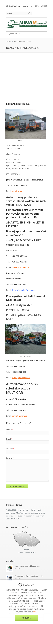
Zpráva (10, 458)
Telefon (10, 448)
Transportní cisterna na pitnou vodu (29, 576)
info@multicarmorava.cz (18, 6)
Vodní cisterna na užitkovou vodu (27, 566)
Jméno (9, 429)
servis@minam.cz (19, 416)
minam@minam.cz (21, 267)
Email (9, 439)
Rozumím (26, 618)
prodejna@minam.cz (21, 377)
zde (34, 611)
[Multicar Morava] (26, 27)
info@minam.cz (18, 191)
